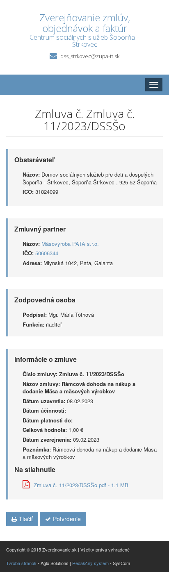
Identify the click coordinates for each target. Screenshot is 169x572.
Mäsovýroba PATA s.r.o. (70, 243)
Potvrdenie (67, 519)
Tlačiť (26, 519)
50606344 (46, 253)
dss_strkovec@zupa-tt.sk (89, 56)
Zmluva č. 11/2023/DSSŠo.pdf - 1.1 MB (81, 485)
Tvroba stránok (21, 563)
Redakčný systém (90, 563)
